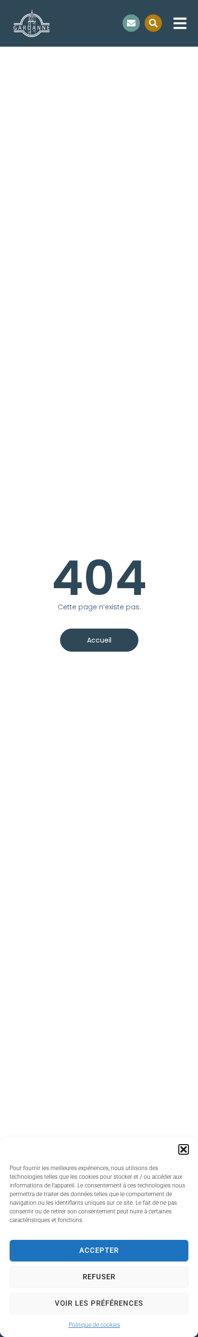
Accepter (99, 1250)
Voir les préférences (99, 1303)
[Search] (153, 23)
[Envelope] (131, 23)
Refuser (99, 1277)
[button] (183, 1149)
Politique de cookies (94, 1325)
